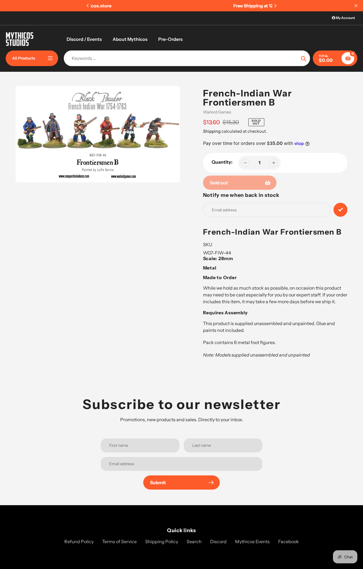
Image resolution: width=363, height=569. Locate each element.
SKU (207, 244)
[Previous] (88, 6)
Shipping (212, 131)
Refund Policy (79, 541)
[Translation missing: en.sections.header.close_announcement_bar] (356, 6)
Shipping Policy (161, 541)
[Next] (275, 6)
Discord (218, 541)
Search (194, 541)
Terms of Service (119, 541)
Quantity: (222, 162)
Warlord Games (217, 112)
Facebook (288, 541)
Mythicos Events (252, 541)
